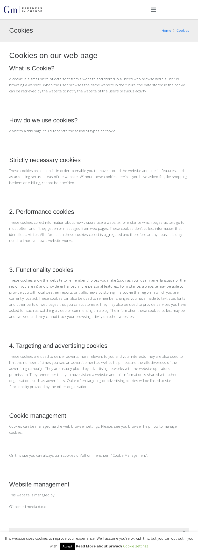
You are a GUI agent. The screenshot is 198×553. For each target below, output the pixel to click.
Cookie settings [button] (135, 546)
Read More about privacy (99, 546)
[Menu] (153, 10)
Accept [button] (67, 546)
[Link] (23, 9)
